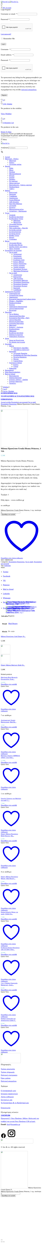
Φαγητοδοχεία (14, 376)
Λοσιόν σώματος (19, 267)
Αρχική (7, 157)
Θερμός (11, 176)
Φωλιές (11, 237)
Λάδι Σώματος (14, 202)
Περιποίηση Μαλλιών (20, 280)
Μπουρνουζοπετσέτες (16, 209)
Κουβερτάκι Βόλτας (16, 245)
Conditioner (13, 196)
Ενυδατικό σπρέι (19, 260)
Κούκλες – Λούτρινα (16, 327)
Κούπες (15, 365)
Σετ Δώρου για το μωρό (17, 342)
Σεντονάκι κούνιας (15, 230)
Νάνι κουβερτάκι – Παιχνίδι (18, 228)
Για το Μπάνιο (14, 314)
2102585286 (5, 1115)
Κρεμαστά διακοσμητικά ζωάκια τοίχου (22, 299)
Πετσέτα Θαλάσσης (20, 357)
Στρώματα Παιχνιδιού (16, 323)
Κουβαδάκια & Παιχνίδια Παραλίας (25, 355)
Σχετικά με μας (6, 1100)
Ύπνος (7, 213)
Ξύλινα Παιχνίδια (15, 320)
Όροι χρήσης (6, 1078)
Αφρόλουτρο (13, 198)
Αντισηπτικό (17, 254)
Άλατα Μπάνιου (14, 200)
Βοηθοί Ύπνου (14, 235)
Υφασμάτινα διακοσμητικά (18, 307)
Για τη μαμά (13, 252)
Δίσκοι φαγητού (14, 183)
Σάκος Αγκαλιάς (14, 248)
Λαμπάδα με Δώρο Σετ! (21, 350)
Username (5, 49)
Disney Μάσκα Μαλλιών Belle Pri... (13, 665)
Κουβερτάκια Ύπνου (16, 219)
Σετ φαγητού (13, 181)
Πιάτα (11, 168)
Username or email (9, 14)
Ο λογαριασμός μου (8, 1091)
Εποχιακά (8, 344)
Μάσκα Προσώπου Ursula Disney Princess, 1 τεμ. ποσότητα (21, 510)
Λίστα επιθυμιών (7, 1097)
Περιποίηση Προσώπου (21, 282)
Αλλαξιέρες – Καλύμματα (18, 211)
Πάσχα (11, 346)
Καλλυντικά (13, 192)
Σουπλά (11, 177)
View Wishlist (6, 114)
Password (5, 19)
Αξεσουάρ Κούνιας (15, 224)
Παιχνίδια (8, 312)
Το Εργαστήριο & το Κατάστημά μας (15, 1103)
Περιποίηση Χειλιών (20, 269)
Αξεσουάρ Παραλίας (20, 353)
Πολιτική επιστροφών (9, 1075)
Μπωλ (11, 170)
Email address (7, 55)
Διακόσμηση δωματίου (12, 292)
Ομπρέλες (12, 383)
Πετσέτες (12, 207)
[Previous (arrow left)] (2, 1241)
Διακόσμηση (13, 297)
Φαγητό (7, 166)
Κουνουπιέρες (14, 226)
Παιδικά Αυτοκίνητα (16, 335)
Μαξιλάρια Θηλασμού (20, 271)
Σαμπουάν (12, 194)
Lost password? (6, 34)
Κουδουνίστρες (14, 329)
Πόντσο (16, 359)
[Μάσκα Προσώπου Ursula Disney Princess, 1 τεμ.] (14, 1188)
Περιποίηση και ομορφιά (13, 250)
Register (4, 95)
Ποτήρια (12, 172)
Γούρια (15, 366)
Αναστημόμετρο (14, 293)
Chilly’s (11, 189)
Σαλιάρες (12, 179)
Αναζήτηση (4, 148)
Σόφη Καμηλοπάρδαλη (12, 372)
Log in (3, 44)
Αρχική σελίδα (6, 402)
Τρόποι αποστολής (8, 1069)
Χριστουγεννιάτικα (15, 363)
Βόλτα (7, 241)
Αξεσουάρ (12, 205)
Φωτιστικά (12, 310)
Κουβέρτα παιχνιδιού (16, 217)
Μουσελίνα (17, 222)
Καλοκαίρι (12, 351)
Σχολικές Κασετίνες (15, 381)
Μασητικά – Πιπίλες (12, 159)
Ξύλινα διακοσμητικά (16, 308)
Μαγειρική (12, 325)
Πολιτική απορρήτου (8, 1081)
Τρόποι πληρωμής (8, 1072)
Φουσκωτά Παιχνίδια (16, 321)
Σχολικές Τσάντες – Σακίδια (18, 379)
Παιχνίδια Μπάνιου (15, 204)
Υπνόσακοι (13, 239)
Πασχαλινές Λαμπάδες (20, 348)
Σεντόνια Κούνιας (15, 232)
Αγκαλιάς (12, 215)
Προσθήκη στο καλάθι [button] (9, 684)
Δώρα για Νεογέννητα (16, 340)
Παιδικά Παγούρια (15, 378)
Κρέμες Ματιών (18, 262)
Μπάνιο (7, 190)
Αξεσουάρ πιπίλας (15, 164)
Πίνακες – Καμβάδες (16, 301)
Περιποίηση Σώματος (20, 284)
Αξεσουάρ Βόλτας (15, 243)
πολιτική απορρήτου (28, 90)
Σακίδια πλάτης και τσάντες (18, 247)
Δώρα (7, 338)
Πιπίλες (11, 162)
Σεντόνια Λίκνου (14, 234)
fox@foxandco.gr (13, 1124)
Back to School (10, 374)
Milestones (16, 220)
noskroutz (7, 565)
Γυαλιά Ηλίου (18, 361)
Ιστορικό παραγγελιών (9, 1094)
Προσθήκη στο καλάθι (8, 514)
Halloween (12, 368)
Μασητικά (12, 161)
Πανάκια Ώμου (14, 187)
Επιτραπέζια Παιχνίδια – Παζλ (19, 318)
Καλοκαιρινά (9, 370)
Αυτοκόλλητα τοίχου (16, 295)
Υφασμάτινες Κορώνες (16, 336)
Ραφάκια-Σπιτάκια (15, 303)
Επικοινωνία (5, 1108)
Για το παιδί (13, 273)
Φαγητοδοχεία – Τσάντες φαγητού (20, 185)
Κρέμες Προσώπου (19, 263)
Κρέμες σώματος (19, 265)
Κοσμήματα (17, 256)
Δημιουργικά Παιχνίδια (17, 316)
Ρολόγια (12, 305)
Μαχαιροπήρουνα (15, 174)
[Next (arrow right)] (4, 1241)
